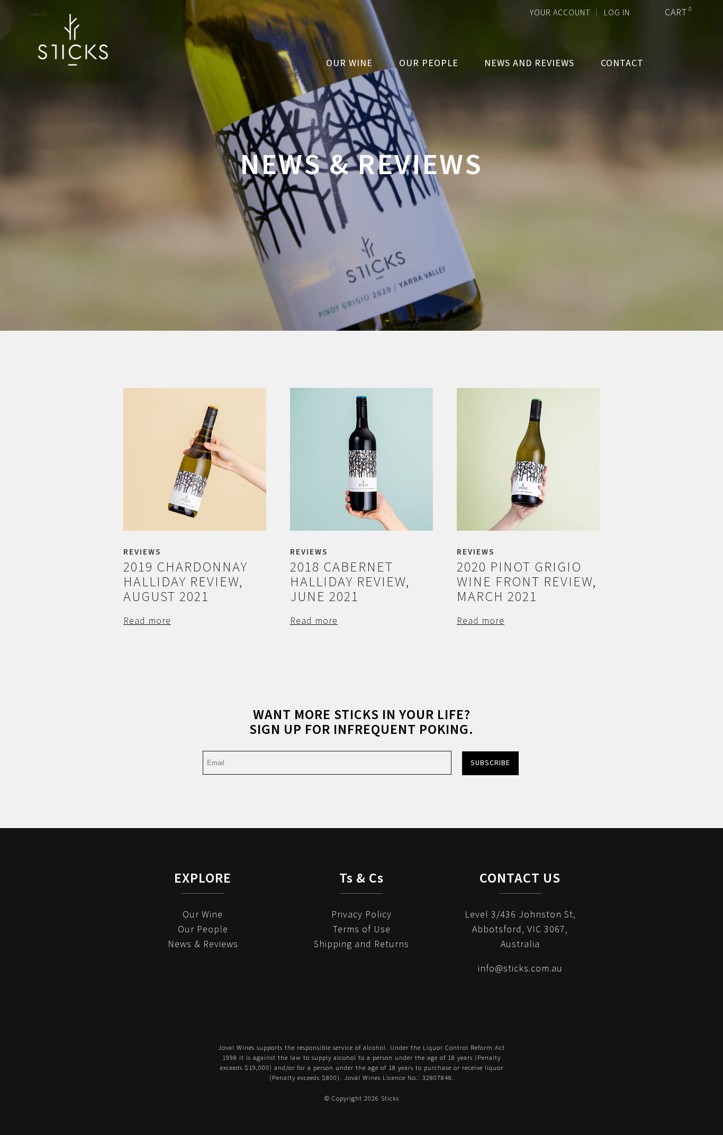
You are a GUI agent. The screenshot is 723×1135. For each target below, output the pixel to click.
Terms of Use (362, 929)
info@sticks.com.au (520, 968)
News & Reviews (203, 944)
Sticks (72, 40)
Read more (147, 621)
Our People (428, 63)
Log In (617, 13)
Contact (622, 63)
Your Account (560, 13)
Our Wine (349, 63)
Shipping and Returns (361, 944)
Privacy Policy (361, 914)
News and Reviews (529, 63)
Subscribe (490, 763)
